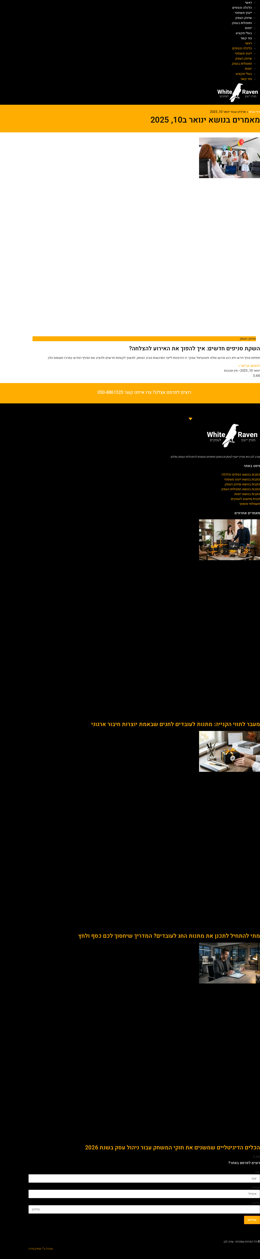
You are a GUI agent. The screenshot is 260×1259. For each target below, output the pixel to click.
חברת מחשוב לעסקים (245, 499)
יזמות (248, 28)
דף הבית (254, 111)
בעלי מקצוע (244, 33)
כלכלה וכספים (242, 7)
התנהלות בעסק (242, 23)
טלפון (256, 1203)
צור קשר (246, 38)
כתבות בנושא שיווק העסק (242, 484)
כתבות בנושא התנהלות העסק (240, 489)
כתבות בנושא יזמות (247, 494)
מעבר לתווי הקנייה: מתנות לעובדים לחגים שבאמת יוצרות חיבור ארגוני (175, 724)
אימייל (256, 1187)
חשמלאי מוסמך (249, 503)
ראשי (248, 2)
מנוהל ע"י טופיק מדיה (40, 1249)
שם (257, 1172)
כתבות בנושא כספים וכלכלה (241, 474)
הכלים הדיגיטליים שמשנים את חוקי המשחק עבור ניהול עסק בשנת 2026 (172, 1148)
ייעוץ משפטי (243, 12)
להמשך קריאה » (249, 365)
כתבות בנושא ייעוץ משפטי (242, 479)
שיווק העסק (243, 17)
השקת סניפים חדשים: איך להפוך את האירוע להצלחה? (194, 348)
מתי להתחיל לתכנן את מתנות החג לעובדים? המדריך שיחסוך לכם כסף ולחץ (169, 936)
